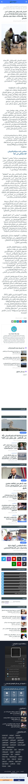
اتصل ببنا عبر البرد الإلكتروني (16, 665)
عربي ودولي (4, 761)
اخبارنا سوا (23, 21)
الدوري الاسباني (22, 573)
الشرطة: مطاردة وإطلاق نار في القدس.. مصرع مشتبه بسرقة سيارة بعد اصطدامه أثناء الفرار (9, 508)
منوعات (18, 763)
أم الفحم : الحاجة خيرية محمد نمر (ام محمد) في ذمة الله (12, 623)
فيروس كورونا (18, 761)
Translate (6, 603)
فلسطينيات (11, 761)
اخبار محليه (4, 737)
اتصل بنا (13, 771)
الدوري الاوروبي (22, 590)
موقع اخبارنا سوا (18, 661)
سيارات (8, 759)
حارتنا (12, 754)
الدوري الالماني (23, 579)
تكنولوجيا (11, 751)
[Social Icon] (24, 559)
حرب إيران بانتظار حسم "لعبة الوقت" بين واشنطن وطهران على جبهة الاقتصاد (9, 456)
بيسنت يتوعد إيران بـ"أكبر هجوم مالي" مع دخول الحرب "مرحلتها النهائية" (10, 446)
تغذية (15, 749)
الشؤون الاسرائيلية (14, 6)
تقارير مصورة (21, 749)
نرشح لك (4, 766)
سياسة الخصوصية (14, 772)
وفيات (9, 766)
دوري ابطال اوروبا (22, 587)
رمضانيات (20, 756)
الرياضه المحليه (13, 744)
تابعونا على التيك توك (14, 671)
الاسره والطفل (11, 737)
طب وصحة (14, 759)
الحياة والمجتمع (19, 737)
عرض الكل (5, 466)
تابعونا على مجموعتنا (14, 669)
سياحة (3, 759)
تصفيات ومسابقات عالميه (20, 593)
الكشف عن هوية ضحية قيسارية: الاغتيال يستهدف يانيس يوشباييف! (11, 611)
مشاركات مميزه (5, 763)
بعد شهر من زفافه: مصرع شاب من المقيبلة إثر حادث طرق (16, 485)
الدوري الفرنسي (22, 582)
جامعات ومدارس (5, 754)
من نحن (17, 771)
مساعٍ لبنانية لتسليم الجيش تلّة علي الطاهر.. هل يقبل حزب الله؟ (11, 352)
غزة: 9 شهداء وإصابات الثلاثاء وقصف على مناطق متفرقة (9, 496)
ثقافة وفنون (17, 751)
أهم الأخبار (11, 735)
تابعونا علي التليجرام (13, 676)
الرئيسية (22, 771)
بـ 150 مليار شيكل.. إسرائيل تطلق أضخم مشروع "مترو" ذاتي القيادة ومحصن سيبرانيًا (11, 358)
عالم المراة (20, 759)
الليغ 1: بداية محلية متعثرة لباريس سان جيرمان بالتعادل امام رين (11, 629)
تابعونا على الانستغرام (14, 673)
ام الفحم (20, 663)
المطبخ (3, 747)
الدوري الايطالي (22, 584)
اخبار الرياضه (18, 735)
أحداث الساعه (4, 735)
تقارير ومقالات (5, 751)
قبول (19, 780)
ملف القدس (12, 763)
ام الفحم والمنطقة (10, 747)
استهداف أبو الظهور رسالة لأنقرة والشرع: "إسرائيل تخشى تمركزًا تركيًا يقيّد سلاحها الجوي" (11, 365)
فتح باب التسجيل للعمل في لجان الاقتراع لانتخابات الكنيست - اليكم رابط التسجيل (11, 617)
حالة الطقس (17, 754)
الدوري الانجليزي (22, 576)
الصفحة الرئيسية (23, 6)
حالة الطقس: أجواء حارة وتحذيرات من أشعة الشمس (10, 519)
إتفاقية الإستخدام (7, 771)
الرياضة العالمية (5, 744)
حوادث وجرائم (5, 756)
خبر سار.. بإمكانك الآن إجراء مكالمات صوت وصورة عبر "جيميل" (12, 635)
